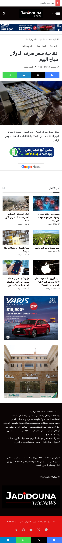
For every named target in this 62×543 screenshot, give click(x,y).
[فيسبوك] (52, 75)
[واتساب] (10, 75)
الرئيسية (53, 39)
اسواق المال (30, 39)
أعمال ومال (42, 39)
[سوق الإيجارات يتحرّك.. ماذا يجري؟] (16, 237)
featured (53, 46)
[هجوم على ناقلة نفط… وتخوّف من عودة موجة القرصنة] (46, 203)
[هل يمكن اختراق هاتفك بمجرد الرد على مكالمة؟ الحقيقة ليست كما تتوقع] (16, 267)
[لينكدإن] (24, 75)
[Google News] (31, 166)
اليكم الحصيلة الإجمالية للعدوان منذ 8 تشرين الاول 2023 (17, 217)
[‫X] (38, 75)
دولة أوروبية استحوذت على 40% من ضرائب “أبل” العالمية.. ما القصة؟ (46, 281)
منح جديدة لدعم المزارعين (42, 3)
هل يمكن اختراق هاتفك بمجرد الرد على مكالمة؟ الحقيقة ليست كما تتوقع (18, 281)
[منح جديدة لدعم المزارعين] (46, 237)
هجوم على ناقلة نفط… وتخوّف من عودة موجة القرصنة (48, 217)
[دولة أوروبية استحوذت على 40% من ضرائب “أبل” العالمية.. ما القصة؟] (46, 267)
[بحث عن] (4, 14)
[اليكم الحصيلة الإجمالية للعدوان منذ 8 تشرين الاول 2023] (16, 203)
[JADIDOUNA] (31, 13)
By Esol (10, 521)
